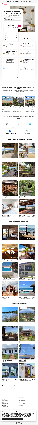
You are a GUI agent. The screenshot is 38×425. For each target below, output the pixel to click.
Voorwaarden (20, 423)
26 (9, 37)
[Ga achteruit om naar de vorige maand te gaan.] (5, 25)
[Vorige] (17, 94)
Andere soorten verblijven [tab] (16, 387)
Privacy (16, 423)
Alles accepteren (7, 418)
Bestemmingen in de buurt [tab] (6, 387)
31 (5, 39)
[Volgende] (20, 94)
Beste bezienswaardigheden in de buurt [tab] (28, 387)
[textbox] (8, 23)
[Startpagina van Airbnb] (4, 4)
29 (14, 37)
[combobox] (12, 19)
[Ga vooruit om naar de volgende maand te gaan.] (16, 25)
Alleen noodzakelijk (18, 418)
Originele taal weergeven (26, 1)
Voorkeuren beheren (28, 418)
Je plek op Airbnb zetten (30, 4)
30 (16, 37)
